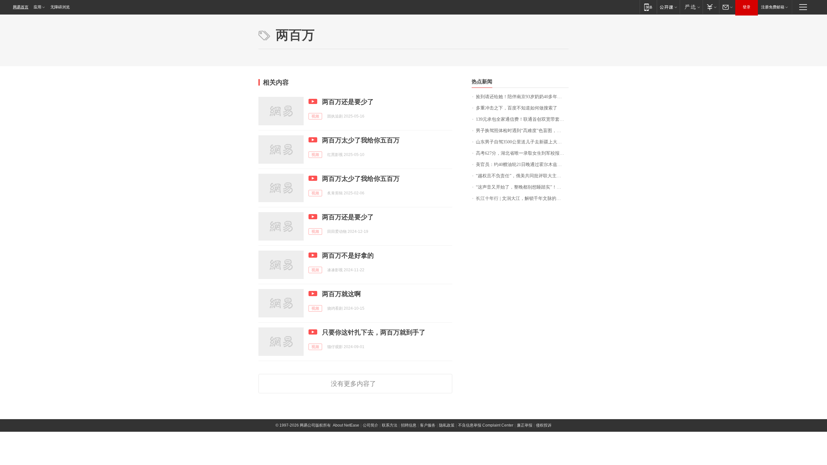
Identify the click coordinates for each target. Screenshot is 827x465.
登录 (746, 7)
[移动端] (648, 7)
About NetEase (346, 425)
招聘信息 (408, 425)
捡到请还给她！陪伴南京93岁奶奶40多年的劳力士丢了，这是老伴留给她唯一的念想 (522, 96)
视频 (315, 116)
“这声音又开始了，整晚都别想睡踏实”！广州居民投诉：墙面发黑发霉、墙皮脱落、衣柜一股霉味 (522, 187)
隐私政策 (447, 425)
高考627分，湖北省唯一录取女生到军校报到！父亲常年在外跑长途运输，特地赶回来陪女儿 (522, 153)
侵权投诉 (543, 425)
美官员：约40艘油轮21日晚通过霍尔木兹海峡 (521, 164)
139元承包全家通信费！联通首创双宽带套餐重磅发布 (522, 119)
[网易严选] (691, 7)
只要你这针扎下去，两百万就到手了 (373, 332)
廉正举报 (524, 425)
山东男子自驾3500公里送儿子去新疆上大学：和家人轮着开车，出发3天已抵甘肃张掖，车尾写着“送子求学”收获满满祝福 (522, 142)
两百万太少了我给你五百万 (361, 140)
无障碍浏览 (60, 7)
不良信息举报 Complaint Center (485, 425)
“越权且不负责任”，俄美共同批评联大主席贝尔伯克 (522, 175)
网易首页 (20, 7)
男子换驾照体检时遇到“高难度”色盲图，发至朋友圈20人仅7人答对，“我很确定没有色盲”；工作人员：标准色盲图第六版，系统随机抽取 (522, 130)
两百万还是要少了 (348, 101)
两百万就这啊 (341, 293)
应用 (37, 7)
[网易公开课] (668, 7)
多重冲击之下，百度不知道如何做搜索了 (516, 108)
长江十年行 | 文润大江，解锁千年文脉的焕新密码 (522, 198)
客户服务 (427, 425)
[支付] (711, 7)
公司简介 (370, 425)
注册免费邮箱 (772, 7)
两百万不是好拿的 (348, 255)
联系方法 (389, 425)
